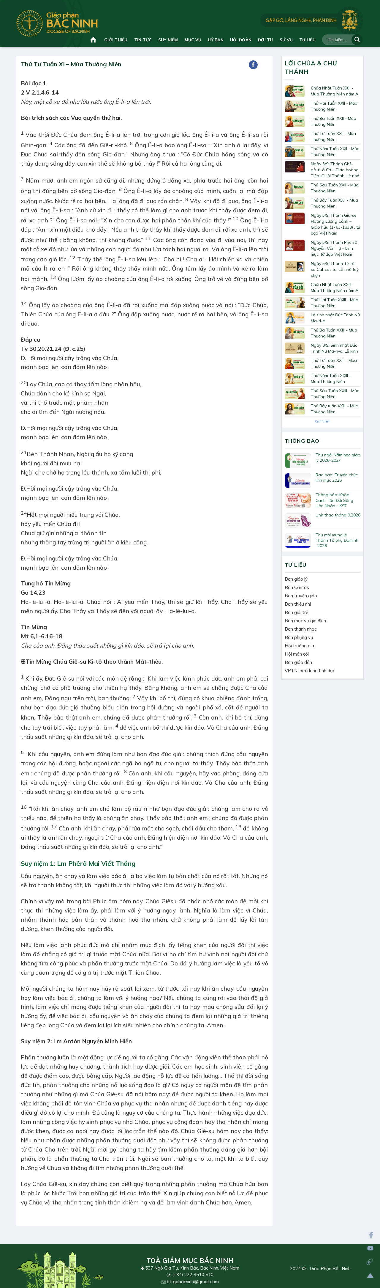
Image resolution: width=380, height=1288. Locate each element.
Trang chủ (94, 39)
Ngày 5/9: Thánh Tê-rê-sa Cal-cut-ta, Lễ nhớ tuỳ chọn (335, 269)
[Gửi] (357, 39)
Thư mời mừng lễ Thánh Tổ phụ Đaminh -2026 (337, 540)
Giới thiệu (116, 39)
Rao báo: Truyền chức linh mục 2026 (337, 477)
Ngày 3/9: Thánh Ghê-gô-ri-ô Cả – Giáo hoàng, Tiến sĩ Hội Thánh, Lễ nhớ (335, 169)
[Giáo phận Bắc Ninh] (57, 23)
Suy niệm (168, 39)
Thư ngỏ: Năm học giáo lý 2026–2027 (338, 457)
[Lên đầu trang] (370, 1275)
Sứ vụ (286, 39)
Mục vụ (193, 39)
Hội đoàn (240, 39)
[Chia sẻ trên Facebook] (253, 64)
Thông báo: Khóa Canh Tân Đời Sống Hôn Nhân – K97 (334, 500)
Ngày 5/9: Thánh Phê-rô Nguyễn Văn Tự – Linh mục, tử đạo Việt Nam (334, 248)
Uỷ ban (216, 39)
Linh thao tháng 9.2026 (338, 515)
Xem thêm (322, 421)
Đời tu (265, 39)
